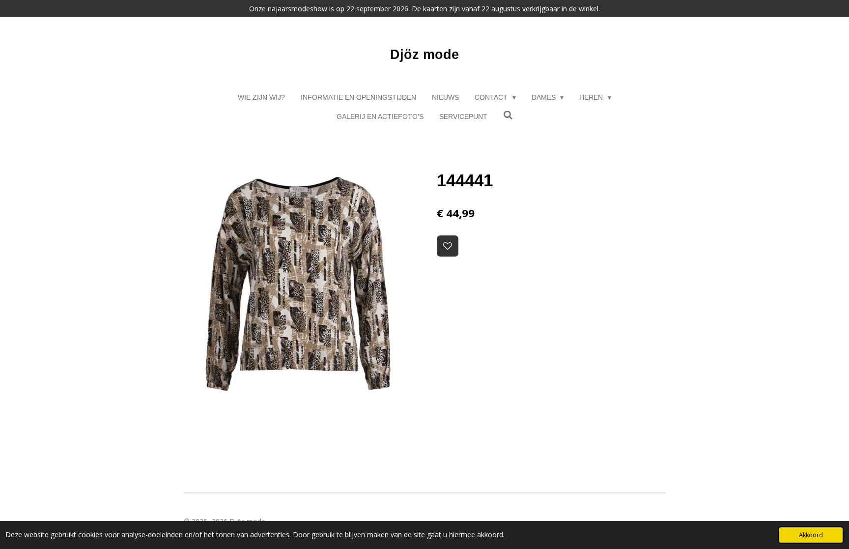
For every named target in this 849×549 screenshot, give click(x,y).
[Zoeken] (508, 115)
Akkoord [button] (811, 535)
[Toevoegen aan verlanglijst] (447, 246)
